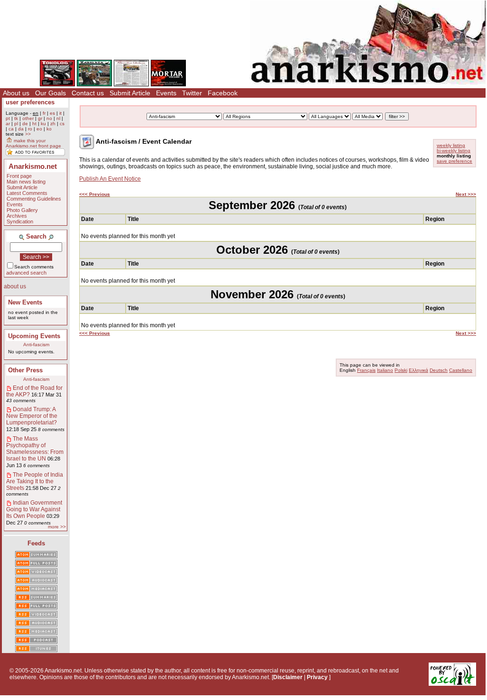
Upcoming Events (34, 336)
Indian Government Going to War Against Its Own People (34, 509)
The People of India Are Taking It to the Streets (34, 481)
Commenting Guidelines (34, 199)
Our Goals (50, 93)
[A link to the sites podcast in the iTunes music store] (36, 649)
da (21, 128)
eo (39, 128)
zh (52, 123)
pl (16, 123)
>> (28, 134)
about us (15, 286)
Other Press (25, 370)
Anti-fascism (36, 344)
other (28, 118)
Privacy (317, 677)
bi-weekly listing (453, 150)
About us (16, 93)
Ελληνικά (418, 370)
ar (8, 123)
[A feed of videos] (36, 572)
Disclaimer (288, 677)
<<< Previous (94, 194)
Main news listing (26, 181)
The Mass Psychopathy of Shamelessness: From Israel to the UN (35, 448)
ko (49, 128)
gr (40, 118)
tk (16, 118)
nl (58, 118)
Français (366, 370)
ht (34, 123)
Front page (19, 176)
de (25, 123)
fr (44, 113)
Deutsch (439, 370)
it (60, 113)
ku (43, 123)
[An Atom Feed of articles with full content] (36, 564)
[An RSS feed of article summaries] (36, 598)
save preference (454, 161)
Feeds (36, 543)
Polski (401, 370)
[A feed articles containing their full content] (36, 606)
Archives (17, 216)
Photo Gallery (22, 210)
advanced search (26, 273)
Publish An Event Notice (110, 178)
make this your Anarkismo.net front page (33, 143)
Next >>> (466, 194)
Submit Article (130, 93)
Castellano (460, 370)
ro (30, 128)
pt (8, 118)
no (49, 118)
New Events (25, 302)
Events (166, 93)
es (52, 113)
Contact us (88, 93)
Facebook (223, 93)
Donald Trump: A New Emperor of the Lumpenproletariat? (31, 416)
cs (62, 123)
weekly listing (451, 145)
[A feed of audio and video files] (36, 589)
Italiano (385, 370)
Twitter (192, 93)
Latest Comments (27, 193)
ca (11, 128)
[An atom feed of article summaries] (36, 555)
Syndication (20, 221)
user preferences (30, 102)
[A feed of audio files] (36, 581)
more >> (57, 526)
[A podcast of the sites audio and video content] (36, 640)
